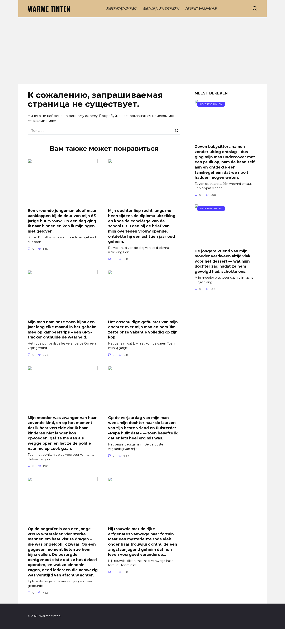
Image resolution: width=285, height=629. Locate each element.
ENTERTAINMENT (121, 8)
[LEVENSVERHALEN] (226, 138)
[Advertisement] (142, 53)
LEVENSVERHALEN (200, 8)
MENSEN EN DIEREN (161, 8)
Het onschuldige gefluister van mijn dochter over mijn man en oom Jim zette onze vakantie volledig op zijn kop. (143, 329)
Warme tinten (49, 8)
